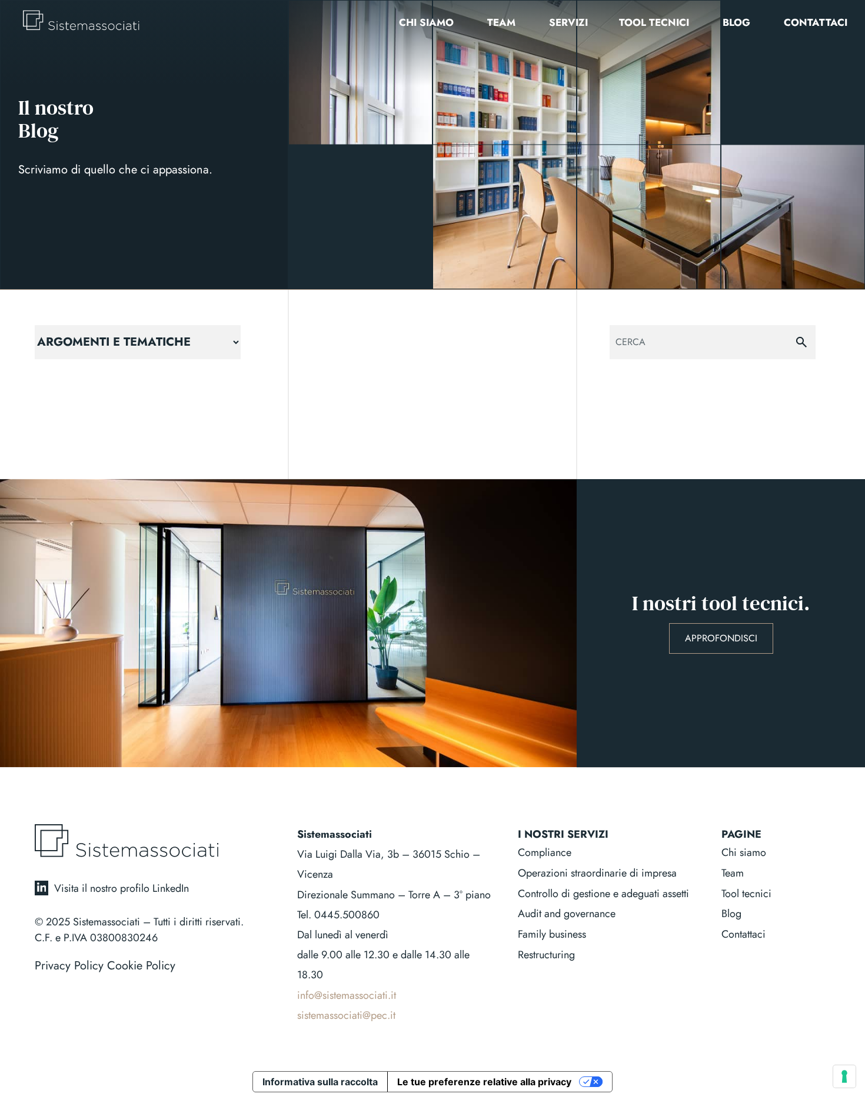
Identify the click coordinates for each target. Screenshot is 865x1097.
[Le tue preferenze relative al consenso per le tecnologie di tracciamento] (844, 1076)
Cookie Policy (141, 965)
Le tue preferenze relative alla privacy (484, 1082)
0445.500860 (347, 914)
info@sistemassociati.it (346, 995)
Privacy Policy (69, 965)
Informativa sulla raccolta (320, 1082)
